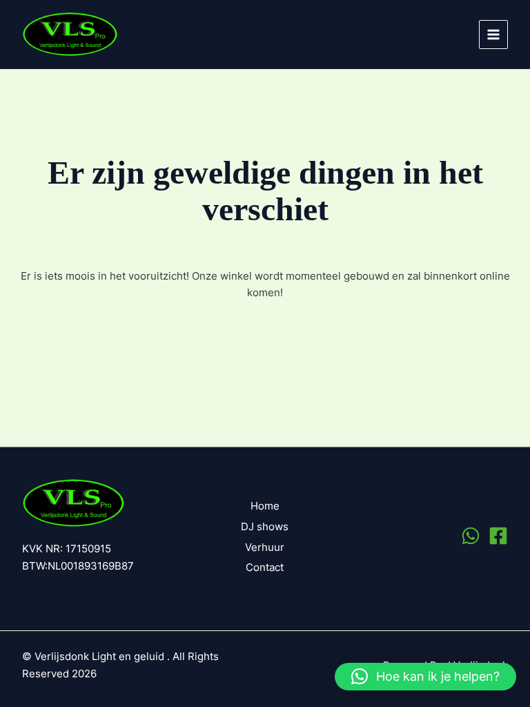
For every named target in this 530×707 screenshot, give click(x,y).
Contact (265, 567)
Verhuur (264, 547)
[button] (425, 676)
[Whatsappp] (470, 535)
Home (265, 506)
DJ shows (264, 527)
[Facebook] (498, 535)
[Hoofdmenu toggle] (493, 34)
